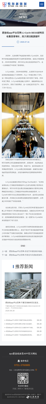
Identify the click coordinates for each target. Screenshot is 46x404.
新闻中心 (25, 21)
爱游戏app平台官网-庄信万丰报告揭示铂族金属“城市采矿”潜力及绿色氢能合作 (26, 251)
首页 (19, 21)
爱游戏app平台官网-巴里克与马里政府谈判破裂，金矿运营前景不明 (26, 255)
